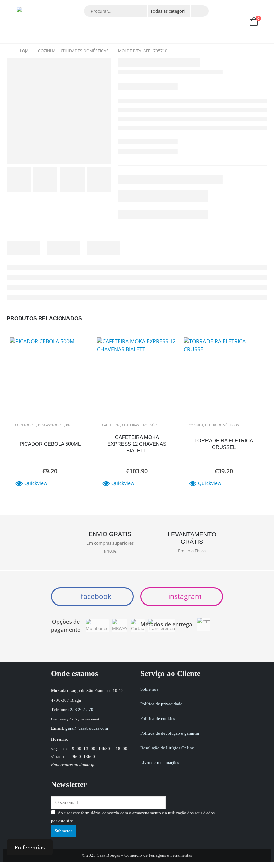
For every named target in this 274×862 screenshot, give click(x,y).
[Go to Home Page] (9, 51)
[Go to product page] (50, 377)
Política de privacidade (161, 703)
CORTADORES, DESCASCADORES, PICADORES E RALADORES (60, 425)
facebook (95, 596)
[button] (12, 21)
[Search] (199, 11)
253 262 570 (81, 709)
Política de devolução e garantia (169, 733)
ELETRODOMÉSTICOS (222, 425)
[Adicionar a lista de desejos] (82, 425)
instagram (184, 596)
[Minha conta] (221, 21)
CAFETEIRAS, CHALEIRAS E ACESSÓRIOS (132, 425)
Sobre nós (149, 689)
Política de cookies (157, 718)
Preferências (30, 847)
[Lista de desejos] (237, 21)
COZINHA (196, 425)
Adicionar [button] (79, 348)
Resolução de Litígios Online (167, 747)
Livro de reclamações (159, 762)
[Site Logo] (32, 22)
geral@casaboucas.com (86, 728)
